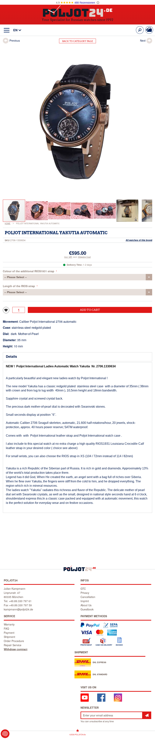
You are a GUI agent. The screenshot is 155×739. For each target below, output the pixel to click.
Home (7, 223)
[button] (15, 30)
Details (11, 356)
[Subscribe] (146, 715)
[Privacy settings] (5, 733)
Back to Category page (77, 41)
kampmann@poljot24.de (18, 609)
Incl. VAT (68, 256)
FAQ (6, 628)
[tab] (77, 356)
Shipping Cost (84, 256)
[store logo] (77, 11)
